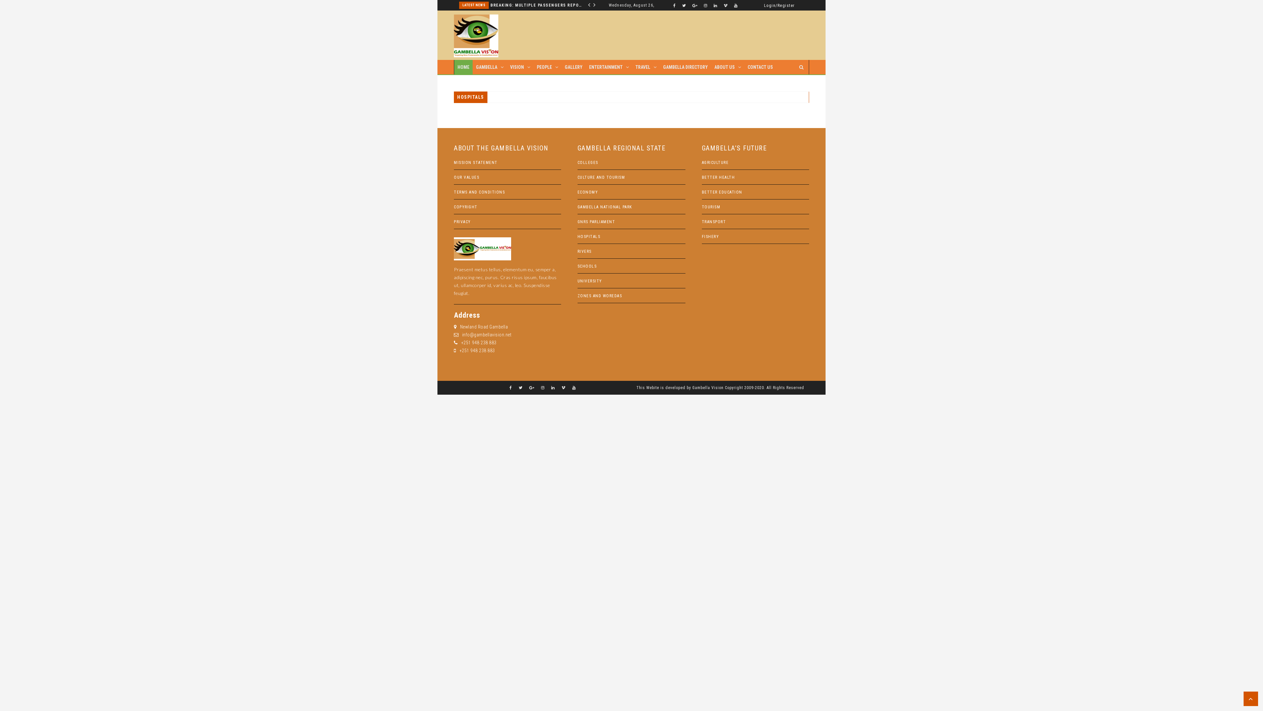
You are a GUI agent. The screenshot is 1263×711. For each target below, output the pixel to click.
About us (724, 67)
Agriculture (715, 162)
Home (463, 67)
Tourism (711, 207)
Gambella (486, 67)
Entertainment (606, 67)
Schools (587, 266)
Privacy (462, 222)
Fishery (710, 236)
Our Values (466, 177)
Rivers (585, 251)
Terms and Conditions (479, 192)
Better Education (722, 192)
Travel (642, 67)
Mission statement (476, 162)
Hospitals (589, 236)
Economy (588, 192)
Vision (517, 67)
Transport (714, 222)
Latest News (473, 5)
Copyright (466, 207)
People (544, 67)
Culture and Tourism (601, 177)
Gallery (573, 67)
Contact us (760, 67)
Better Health (718, 177)
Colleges (588, 162)
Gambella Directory (685, 67)
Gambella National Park (605, 207)
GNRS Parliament (596, 222)
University (590, 281)
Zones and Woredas (600, 296)
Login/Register (779, 5)
